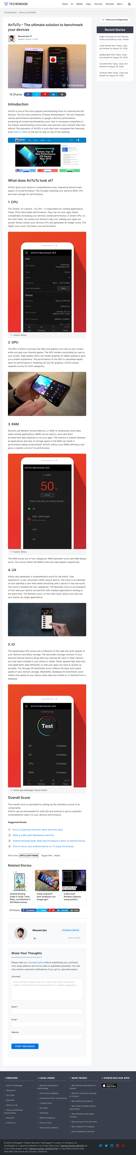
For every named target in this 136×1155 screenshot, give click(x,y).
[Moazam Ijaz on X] (35, 938)
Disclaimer (44, 1113)
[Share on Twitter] (36, 94)
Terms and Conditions (49, 1128)
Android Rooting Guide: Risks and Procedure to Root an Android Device (49, 840)
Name (14, 1007)
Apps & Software (29, 855)
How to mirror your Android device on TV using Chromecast (43, 846)
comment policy (36, 962)
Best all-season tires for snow (84, 1122)
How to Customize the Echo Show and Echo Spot (37, 829)
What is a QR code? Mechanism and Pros (33, 835)
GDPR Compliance (47, 1118)
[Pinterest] (123, 1145)
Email (14, 1019)
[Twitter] (106, 1145)
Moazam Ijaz (40, 930)
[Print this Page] (62, 94)
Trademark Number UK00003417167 (43, 1149)
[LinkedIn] (111, 1145)
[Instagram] (117, 1145)
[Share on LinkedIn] (53, 94)
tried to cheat (20, 132)
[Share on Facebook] (28, 94)
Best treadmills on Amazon (83, 1131)
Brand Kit (10, 1118)
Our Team (10, 1095)
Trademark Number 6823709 (72, 1146)
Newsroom (10, 1090)
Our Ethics (44, 1108)
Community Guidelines (49, 1093)
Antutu (57, 855)
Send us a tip (11, 1105)
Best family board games (82, 1101)
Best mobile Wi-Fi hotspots (83, 1127)
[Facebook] (100, 1145)
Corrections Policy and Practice (53, 1098)
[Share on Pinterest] (45, 94)
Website (15, 1032)
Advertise (10, 1100)
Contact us (11, 1123)
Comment (15, 976)
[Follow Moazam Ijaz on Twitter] (31, 36)
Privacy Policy (46, 1123)
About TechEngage (14, 1085)
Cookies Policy (46, 1103)
